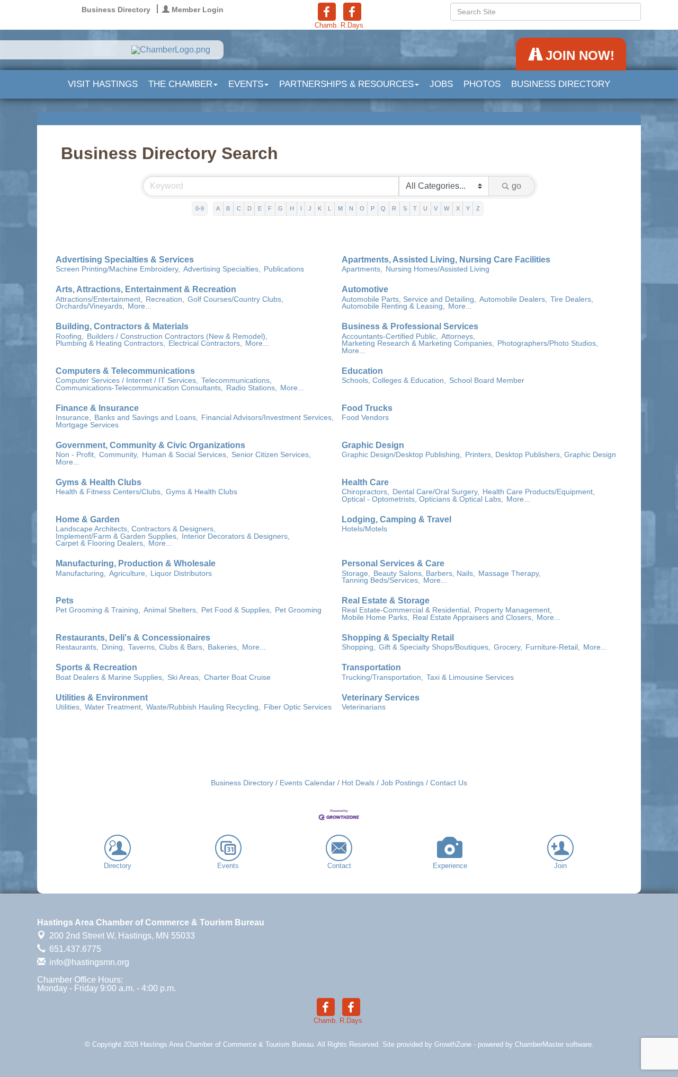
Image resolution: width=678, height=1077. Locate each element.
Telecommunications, (236, 380)
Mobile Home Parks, (375, 617)
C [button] (239, 208)
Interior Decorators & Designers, (236, 536)
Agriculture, (128, 573)
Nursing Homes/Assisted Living (437, 269)
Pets (65, 601)
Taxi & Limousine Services (470, 677)
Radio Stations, (251, 388)
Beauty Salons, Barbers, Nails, (424, 573)
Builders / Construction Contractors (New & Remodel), (177, 336)
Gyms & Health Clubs (98, 482)
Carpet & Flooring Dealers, (100, 543)
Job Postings (402, 783)
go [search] (516, 185)
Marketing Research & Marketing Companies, (418, 343)
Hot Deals (358, 783)
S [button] (405, 208)
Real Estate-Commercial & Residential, (406, 610)
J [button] (309, 208)
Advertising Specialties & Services (125, 260)
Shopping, (359, 647)
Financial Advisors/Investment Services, (267, 418)
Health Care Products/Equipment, (539, 492)
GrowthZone (452, 1044)
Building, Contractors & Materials (122, 326)
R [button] (394, 208)
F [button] (270, 208)
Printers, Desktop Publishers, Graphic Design (540, 455)
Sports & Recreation (96, 667)
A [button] (218, 208)
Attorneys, (458, 336)
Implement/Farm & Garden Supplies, (117, 536)
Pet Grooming (298, 610)
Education (362, 371)
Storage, (356, 573)
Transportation (371, 667)
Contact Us (448, 783)
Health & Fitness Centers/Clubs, (109, 492)
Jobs (441, 84)
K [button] (320, 208)
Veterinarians (364, 707)
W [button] (446, 208)
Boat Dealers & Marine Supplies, (110, 677)
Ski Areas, (184, 677)
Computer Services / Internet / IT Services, (127, 380)
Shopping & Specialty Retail (398, 638)
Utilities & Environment (102, 698)
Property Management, (513, 610)
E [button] (260, 208)
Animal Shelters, (171, 610)
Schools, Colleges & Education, (394, 380)
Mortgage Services (87, 425)
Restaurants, (77, 647)
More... (139, 306)
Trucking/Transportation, (382, 677)
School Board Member (486, 380)
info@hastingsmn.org (88, 962)
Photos (482, 84)
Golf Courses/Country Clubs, (235, 299)
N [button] (351, 208)
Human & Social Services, (185, 455)
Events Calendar (307, 783)
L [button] (329, 208)
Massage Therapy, (509, 573)
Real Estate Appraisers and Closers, (473, 617)
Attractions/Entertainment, (99, 299)
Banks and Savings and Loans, (146, 418)
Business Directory (560, 84)
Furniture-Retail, (552, 647)
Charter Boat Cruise (237, 677)
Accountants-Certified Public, (390, 336)
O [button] (362, 208)
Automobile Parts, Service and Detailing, (409, 299)
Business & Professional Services (410, 326)
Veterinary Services (381, 698)
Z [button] (478, 208)
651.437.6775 (74, 948)
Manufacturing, (81, 573)
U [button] (425, 208)
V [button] (436, 208)
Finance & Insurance (97, 408)
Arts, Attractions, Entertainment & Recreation (146, 289)
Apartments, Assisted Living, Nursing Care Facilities (446, 260)
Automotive (365, 289)
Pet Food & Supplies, (236, 610)
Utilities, (69, 707)
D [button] (249, 208)
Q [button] (383, 208)
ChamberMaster (539, 1044)
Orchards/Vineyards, (90, 306)
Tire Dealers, (571, 299)
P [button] (372, 208)
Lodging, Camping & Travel (396, 519)
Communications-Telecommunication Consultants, (139, 388)
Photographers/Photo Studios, (547, 343)
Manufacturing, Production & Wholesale (136, 563)
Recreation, (165, 299)
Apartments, (362, 269)
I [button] (301, 208)
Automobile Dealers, (513, 299)
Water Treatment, (114, 707)
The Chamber (180, 84)
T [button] (415, 208)
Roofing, (70, 336)
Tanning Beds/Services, (381, 580)
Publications (284, 269)
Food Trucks (367, 408)
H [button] (292, 208)
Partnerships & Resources (346, 84)
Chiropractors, (365, 492)
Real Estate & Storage (386, 601)
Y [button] (468, 208)
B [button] (228, 208)
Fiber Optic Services (298, 707)
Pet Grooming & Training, (98, 610)
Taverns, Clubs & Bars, (166, 647)
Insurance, (73, 418)
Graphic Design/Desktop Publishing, (402, 455)
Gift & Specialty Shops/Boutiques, (434, 647)
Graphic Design (373, 445)
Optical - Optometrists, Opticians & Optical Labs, (422, 499)
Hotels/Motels (364, 529)
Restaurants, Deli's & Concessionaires (133, 638)
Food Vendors (365, 418)
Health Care (365, 482)
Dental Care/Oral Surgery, (435, 492)
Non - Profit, (76, 455)
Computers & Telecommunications (125, 371)
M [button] (340, 208)
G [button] (280, 208)
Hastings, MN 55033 (122, 935)
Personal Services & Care (393, 563)
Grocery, (508, 647)
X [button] (458, 208)
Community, (119, 455)
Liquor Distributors (181, 573)
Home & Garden (88, 519)
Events (245, 84)
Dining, (113, 647)
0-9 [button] (199, 208)
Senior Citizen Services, (271, 455)
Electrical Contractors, (205, 343)
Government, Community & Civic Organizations (150, 445)
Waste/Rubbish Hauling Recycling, (203, 707)
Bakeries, (223, 647)
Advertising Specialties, (222, 269)
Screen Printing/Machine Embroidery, (118, 269)
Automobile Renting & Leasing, (393, 306)
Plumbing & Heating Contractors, (110, 343)
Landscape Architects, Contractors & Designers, (136, 529)
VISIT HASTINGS (103, 84)
